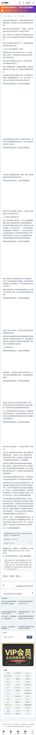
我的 (11, 733)
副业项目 (8, 684)
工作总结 (18, 684)
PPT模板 (8, 673)
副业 (18, 681)
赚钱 (8, 710)
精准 (18, 699)
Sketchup (27, 673)
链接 (18, 576)
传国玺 (27, 676)
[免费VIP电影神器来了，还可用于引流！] (26, 602)
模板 (8, 693)
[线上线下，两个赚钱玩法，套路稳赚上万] (9, 617)
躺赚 (28, 710)
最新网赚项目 (27, 690)
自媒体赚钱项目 (28, 704)
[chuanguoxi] (2, 11)
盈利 (28, 696)
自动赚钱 (18, 704)
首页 (11, 16)
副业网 (27, 681)
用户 (8, 696)
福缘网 (25, 733)
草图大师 (8, 707)
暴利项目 (18, 690)
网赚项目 (27, 702)
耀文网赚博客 (8, 10)
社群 (8, 699)
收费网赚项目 (17, 687)
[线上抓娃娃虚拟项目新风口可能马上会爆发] (9, 602)
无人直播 (8, 690)
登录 (29, 2)
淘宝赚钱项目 (27, 693)
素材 (28, 699)
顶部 (32, 733)
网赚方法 (18, 702)
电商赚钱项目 (17, 696)
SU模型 (18, 676)
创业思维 (8, 681)
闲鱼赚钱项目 (8, 713)
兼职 (8, 679)
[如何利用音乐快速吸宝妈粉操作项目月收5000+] (26, 617)
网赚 (8, 702)
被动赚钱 (27, 707)
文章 (15, 16)
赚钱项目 (18, 710)
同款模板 (9, 726)
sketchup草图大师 (8, 676)
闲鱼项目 (18, 713)
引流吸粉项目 (27, 684)
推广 (8, 687)
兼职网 (17, 679)
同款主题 (16, 724)
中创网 (18, 733)
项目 (28, 713)
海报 (12, 576)
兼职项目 (27, 679)
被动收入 (18, 707)
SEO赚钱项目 (17, 673)
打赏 (6, 576)
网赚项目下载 (8, 704)
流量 (18, 693)
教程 (28, 687)
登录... (5, 637)
